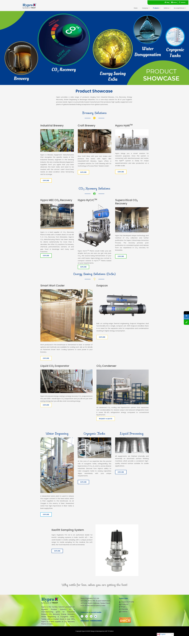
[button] (46, 180)
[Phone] (186, 322)
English (162, 634)
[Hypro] (29, 6)
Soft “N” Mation (109, 631)
